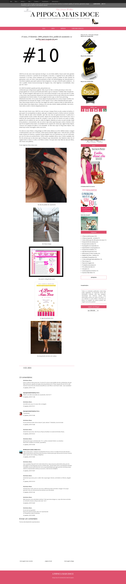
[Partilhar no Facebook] (29, 368)
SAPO (4, 1)
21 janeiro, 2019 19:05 (29, 457)
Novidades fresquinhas (88, 257)
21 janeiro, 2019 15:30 (29, 415)
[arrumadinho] (105, 110)
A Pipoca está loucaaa (88, 236)
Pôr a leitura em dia (87, 267)
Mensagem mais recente (26, 561)
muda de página (70, 577)
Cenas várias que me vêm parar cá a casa (93, 240)
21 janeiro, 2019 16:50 (29, 444)
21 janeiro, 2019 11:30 (29, 397)
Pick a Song (85, 261)
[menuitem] (11, 1)
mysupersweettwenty (29, 392)
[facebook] (83, 110)
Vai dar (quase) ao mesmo (89, 270)
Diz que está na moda (88, 244)
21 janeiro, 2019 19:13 (29, 481)
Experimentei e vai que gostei (90, 247)
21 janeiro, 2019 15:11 (29, 406)
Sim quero (85, 269)
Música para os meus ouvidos (90, 253)
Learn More (96, 3)
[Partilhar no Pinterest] (30, 368)
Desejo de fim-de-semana (89, 242)
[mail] (92, 110)
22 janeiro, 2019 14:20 (29, 503)
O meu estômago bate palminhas (91, 259)
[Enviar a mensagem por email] (24, 368)
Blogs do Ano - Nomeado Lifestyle (89, 35)
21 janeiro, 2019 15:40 (29, 424)
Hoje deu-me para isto (88, 251)
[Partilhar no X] (27, 368)
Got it (103, 3)
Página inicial (48, 561)
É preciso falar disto (87, 272)
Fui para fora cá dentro (88, 249)
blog (44, 28)
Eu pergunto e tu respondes (89, 245)
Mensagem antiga (69, 561)
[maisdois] (101, 110)
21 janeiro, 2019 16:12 (29, 434)
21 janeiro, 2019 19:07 (29, 470)
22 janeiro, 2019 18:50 (29, 515)
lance (57, 577)
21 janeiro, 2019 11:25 (29, 387)
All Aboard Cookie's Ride (30, 449)
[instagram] (87, 110)
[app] (96, 110)
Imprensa (63, 28)
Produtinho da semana (88, 265)
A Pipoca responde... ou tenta (89, 238)
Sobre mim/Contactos (78, 28)
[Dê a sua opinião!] (26, 368)
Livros (53, 28)
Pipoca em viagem (87, 263)
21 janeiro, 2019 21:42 (29, 492)
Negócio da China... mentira (89, 255)
